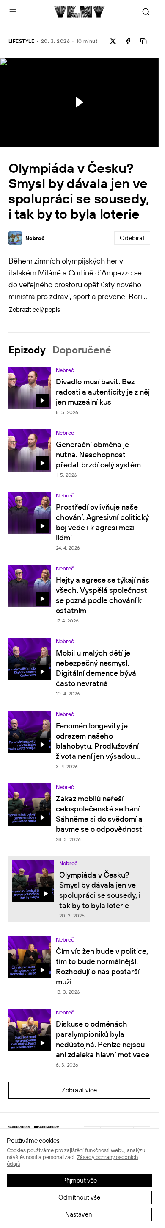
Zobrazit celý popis (34, 310)
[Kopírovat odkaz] (143, 41)
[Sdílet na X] (113, 41)
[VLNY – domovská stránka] (79, 12)
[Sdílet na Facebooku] (128, 41)
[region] (79, 102)
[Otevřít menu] (12, 11)
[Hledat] (146, 11)
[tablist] (79, 350)
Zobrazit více (79, 1090)
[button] (79, 102)
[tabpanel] (79, 739)
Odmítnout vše (79, 1197)
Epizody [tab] (27, 349)
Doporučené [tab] (81, 349)
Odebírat (132, 238)
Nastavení (79, 1214)
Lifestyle (21, 41)
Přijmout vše (79, 1180)
